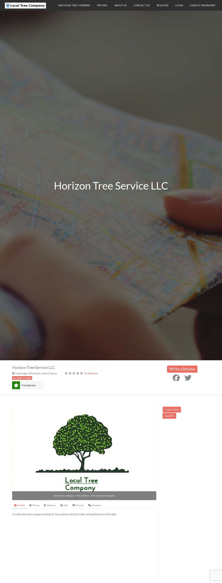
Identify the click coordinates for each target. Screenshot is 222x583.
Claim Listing (172, 409)
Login (179, 5)
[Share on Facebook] (176, 378)
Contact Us (142, 5)
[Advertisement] (192, 451)
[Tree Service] (16, 385)
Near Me (169, 415)
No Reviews (91, 373)
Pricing (102, 5)
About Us (120, 5)
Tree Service (28, 385)
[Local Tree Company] (25, 7)
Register (162, 5)
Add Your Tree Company (74, 5)
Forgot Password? (203, 5)
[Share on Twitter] (188, 378)
